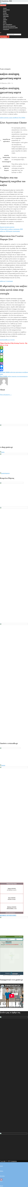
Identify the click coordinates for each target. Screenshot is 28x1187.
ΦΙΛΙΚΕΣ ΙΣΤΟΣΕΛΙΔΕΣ (8, 915)
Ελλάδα (5, 13)
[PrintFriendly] (14, 347)
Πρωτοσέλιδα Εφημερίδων (9, 26)
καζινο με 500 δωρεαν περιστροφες (10, 231)
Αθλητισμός (6, 16)
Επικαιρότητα (6, 9)
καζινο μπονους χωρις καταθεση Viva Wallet (12, 117)
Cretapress (14, 1161)
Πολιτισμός (5, 14)
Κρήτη (4, 11)
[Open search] (0, 32)
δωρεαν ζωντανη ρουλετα (7, 227)
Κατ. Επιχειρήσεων (7, 24)
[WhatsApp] (14, 360)
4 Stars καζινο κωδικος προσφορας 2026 (11, 229)
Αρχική (5, 8)
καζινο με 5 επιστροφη (6, 281)
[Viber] (14, 363)
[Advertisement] (14, 53)
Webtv (4, 21)
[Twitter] (14, 351)
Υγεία (4, 18)
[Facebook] (14, 369)
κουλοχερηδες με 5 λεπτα (7, 339)
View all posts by (6, 394)
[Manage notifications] (1, 1179)
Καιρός (5, 22)
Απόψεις (5, 19)
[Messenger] (14, 366)
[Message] (14, 357)
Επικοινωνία (6, 29)
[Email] (14, 354)
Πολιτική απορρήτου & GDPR (10, 27)
